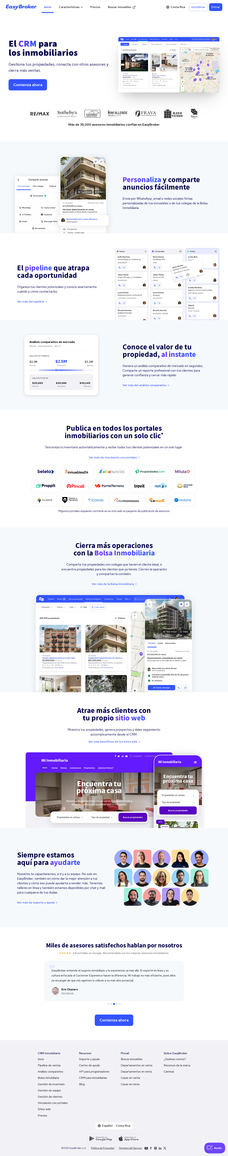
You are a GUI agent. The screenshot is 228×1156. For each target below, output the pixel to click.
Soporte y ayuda (89, 1059)
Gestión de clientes (50, 1097)
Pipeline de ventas (49, 1065)
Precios (95, 7)
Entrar (215, 7)
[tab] (108, 1004)
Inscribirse (198, 7)
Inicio (47, 7)
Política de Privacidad (102, 1148)
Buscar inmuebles (119, 7)
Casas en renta (130, 1084)
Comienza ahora (27, 84)
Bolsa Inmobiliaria (48, 1078)
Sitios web (44, 1109)
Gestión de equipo (49, 1090)
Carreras (169, 1071)
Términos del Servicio (130, 1148)
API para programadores (94, 1071)
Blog (82, 1084)
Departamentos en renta (136, 1071)
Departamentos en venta (136, 1065)
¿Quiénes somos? (175, 1059)
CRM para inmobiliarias (93, 1078)
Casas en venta (130, 1078)
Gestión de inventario (51, 1084)
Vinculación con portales (53, 1103)
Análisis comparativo (50, 1071)
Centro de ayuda (89, 1065)
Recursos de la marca (177, 1065)
